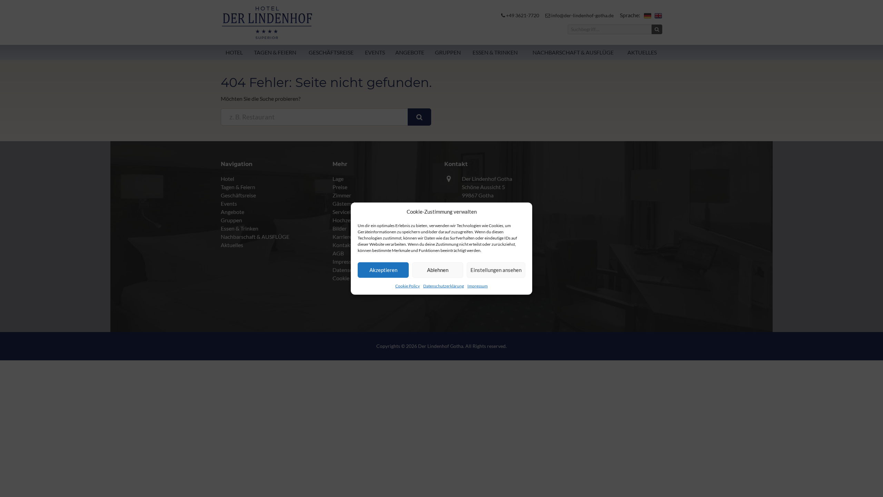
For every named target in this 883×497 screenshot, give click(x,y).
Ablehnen (437, 270)
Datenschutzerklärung (443, 285)
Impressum (477, 285)
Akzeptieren (383, 270)
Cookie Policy (407, 285)
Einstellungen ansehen (496, 270)
